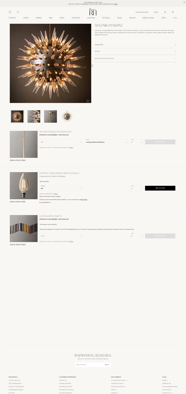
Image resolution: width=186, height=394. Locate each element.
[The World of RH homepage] (93, 11)
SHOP (116, 4)
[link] (148, 18)
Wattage (43, 185)
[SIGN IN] (165, 12)
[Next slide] (95, 65)
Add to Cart (160, 188)
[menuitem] (12, 18)
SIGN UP (107, 364)
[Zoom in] (88, 101)
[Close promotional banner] (184, 2)
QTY (132, 139)
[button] (18, 160)
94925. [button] (71, 147)
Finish (87, 139)
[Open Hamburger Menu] (10, 12)
